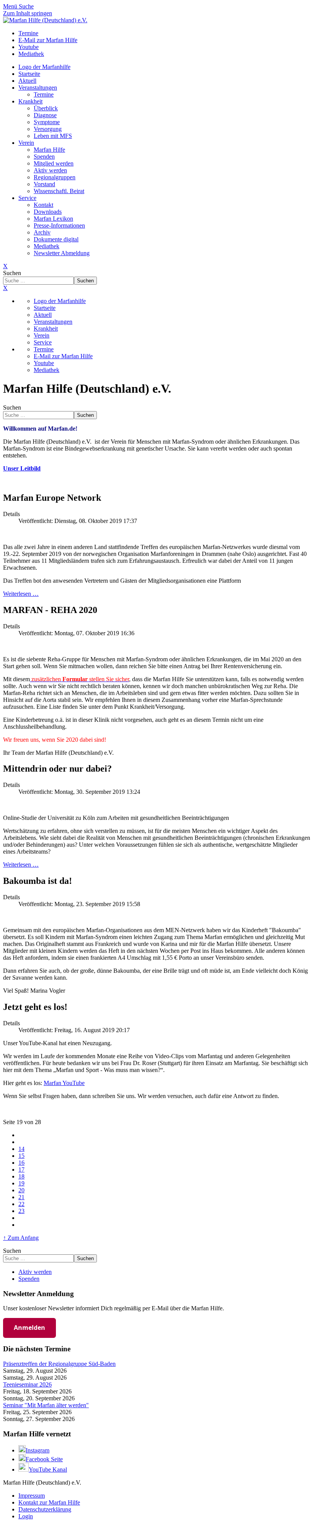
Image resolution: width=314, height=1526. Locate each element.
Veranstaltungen (37, 87)
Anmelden (29, 1327)
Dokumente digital (56, 239)
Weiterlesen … (21, 593)
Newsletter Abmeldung (62, 253)
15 (21, 1155)
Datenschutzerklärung (44, 1509)
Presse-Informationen (59, 225)
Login (25, 1516)
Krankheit (30, 101)
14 (21, 1149)
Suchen (12, 273)
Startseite (29, 73)
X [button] (5, 288)
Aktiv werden (50, 170)
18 (21, 1176)
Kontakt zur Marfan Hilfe (49, 1502)
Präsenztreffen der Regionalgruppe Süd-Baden (59, 1363)
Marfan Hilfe (49, 149)
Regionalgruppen (54, 177)
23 (21, 1211)
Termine (44, 94)
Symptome (47, 122)
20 (21, 1190)
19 (21, 1183)
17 (21, 1169)
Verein (26, 142)
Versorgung (48, 129)
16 (21, 1162)
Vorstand (44, 184)
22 (21, 1204)
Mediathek (46, 246)
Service (27, 198)
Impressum (31, 1495)
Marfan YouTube (64, 1083)
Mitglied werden (54, 163)
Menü (11, 6)
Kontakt (43, 205)
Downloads (48, 211)
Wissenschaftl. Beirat (59, 191)
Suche (26, 6)
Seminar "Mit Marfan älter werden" (46, 1405)
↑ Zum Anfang (21, 1237)
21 (21, 1197)
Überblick (46, 108)
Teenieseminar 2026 (27, 1384)
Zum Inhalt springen (27, 13)
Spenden (44, 156)
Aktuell (27, 80)
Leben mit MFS (53, 136)
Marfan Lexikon (53, 218)
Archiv (42, 232)
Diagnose (45, 115)
